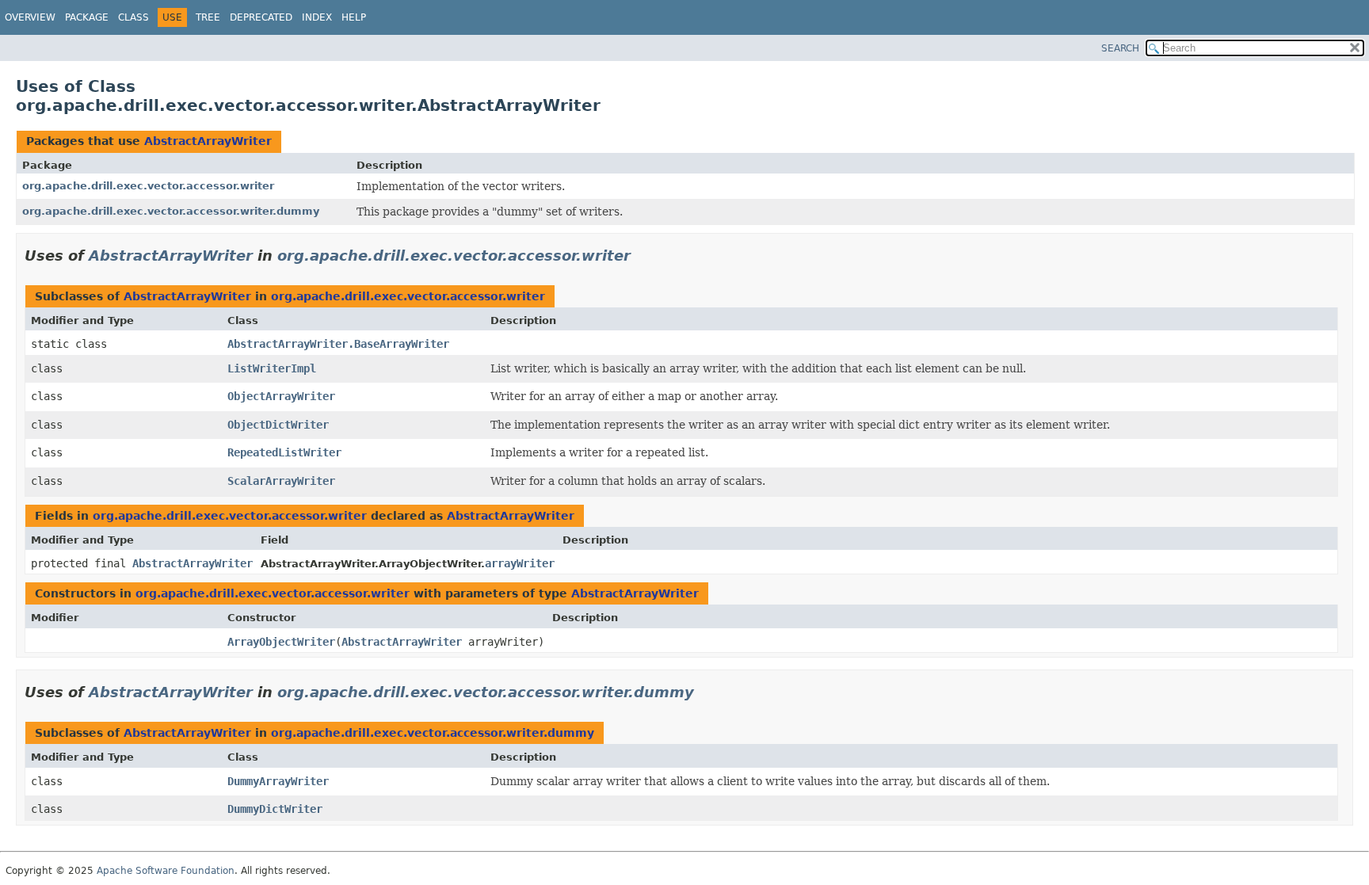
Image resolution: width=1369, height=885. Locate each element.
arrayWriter (520, 563)
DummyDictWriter (274, 809)
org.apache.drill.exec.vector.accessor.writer (148, 186)
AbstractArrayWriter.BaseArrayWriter (338, 344)
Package (87, 17)
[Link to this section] (641, 255)
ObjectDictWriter (278, 424)
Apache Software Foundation (166, 870)
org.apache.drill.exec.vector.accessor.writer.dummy (170, 211)
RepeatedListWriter (284, 452)
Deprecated (261, 17)
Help (353, 17)
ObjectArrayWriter (281, 396)
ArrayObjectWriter (281, 641)
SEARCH (1120, 48)
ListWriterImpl (271, 368)
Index (317, 17)
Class (133, 17)
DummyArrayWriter (278, 781)
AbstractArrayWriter (208, 141)
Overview (30, 17)
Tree (208, 17)
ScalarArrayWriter (281, 481)
